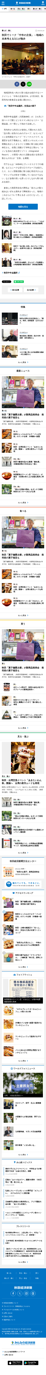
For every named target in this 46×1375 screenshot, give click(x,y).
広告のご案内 (8, 1316)
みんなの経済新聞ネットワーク (23, 1343)
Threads (33, 1293)
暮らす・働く (37, 9)
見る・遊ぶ (21, 9)
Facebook (13, 1293)
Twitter (19, 1293)
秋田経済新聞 (23, 3)
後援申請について (9, 1320)
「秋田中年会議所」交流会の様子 (21, 106)
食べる (13, 9)
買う (28, 9)
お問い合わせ (8, 1313)
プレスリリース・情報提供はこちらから (17, 1306)
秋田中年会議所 (11, 272)
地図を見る (23, 206)
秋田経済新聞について (11, 1303)
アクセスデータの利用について (14, 1310)
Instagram (26, 1293)
